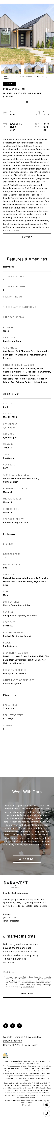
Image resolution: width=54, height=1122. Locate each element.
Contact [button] (27, 237)
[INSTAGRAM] (12, 1025)
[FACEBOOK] (5, 1025)
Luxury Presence (12, 1040)
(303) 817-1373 (11, 917)
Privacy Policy (28, 987)
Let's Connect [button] (27, 859)
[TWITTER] (19, 1025)
